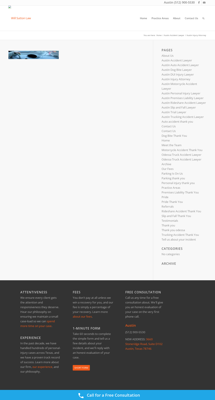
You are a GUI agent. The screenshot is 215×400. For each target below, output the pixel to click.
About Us (168, 56)
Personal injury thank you (178, 183)
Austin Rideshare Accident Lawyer (184, 103)
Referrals (168, 206)
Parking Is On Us (172, 173)
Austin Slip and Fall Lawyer (179, 107)
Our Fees (168, 169)
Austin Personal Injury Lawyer (181, 93)
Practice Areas (171, 188)
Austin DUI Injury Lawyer (178, 74)
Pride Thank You (172, 202)
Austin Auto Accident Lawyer (180, 65)
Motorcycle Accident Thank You (182, 150)
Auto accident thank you (177, 121)
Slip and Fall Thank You (176, 216)
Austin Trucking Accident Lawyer (183, 117)
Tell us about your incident (179, 239)
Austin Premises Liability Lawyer (183, 98)
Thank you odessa (173, 230)
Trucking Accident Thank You (180, 235)
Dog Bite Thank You (174, 136)
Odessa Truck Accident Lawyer (181, 155)
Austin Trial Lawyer (174, 112)
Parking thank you (173, 178)
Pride (165, 197)
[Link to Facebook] (199, 2)
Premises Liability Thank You (180, 192)
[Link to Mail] (204, 2)
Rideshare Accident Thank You (181, 211)
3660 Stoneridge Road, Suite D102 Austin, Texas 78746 (144, 344)
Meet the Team (172, 145)
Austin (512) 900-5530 (179, 2)
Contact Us (169, 126)
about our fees (82, 316)
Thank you (168, 225)
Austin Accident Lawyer (177, 60)
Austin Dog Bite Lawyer (177, 70)
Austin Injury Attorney (176, 79)
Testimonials (170, 221)
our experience (42, 367)
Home (166, 140)
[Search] (203, 18)
